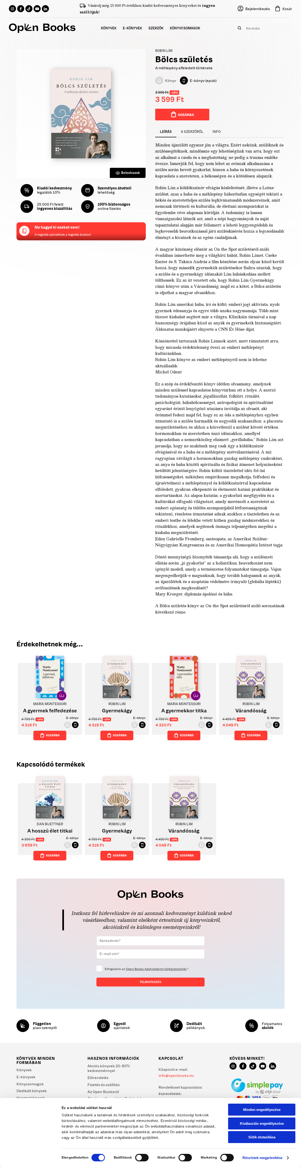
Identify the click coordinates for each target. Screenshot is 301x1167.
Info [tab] (217, 132)
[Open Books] (42, 28)
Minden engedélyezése (262, 1110)
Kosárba (186, 115)
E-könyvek (26, 1077)
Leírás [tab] (166, 132)
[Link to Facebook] (20, 8)
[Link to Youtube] (37, 8)
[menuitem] (109, 28)
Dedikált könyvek (31, 1091)
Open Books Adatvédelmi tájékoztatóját (156, 969)
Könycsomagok (30, 1084)
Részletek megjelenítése (262, 1158)
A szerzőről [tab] (192, 132)
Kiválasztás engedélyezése (262, 1123)
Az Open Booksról (103, 1092)
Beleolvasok (130, 173)
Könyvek (24, 1070)
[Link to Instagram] (12, 8)
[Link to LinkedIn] (45, 8)
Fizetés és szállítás (103, 1085)
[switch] (142, 1157)
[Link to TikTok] (28, 8)
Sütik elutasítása (261, 1137)
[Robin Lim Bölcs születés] (81, 113)
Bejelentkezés (257, 9)
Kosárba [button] (53, 735)
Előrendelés (97, 1077)
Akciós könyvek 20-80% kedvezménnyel (108, 1068)
